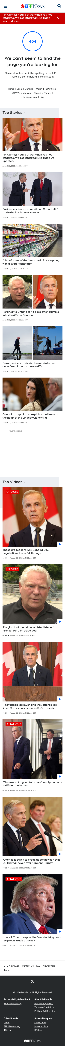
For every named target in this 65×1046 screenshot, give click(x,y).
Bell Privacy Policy (43, 1003)
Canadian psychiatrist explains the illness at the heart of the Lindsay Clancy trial (31, 416)
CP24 (6, 1022)
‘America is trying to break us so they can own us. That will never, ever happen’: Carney (31, 861)
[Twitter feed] (32, 981)
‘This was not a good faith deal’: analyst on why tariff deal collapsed (32, 784)
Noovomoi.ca (41, 1026)
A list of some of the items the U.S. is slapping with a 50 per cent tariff (31, 262)
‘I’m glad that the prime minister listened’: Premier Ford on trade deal (29, 629)
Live (42, 97)
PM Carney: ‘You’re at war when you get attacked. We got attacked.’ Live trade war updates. (29, 158)
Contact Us (28, 965)
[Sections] (6, 6)
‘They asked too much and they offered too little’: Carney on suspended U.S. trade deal (30, 706)
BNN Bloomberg (12, 1026)
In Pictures (50, 88)
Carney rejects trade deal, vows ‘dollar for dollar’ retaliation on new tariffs (29, 365)
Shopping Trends (42, 93)
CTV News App (12, 965)
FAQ (38, 965)
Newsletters (49, 965)
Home (11, 88)
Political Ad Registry (44, 1011)
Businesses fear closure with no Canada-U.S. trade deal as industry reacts (31, 211)
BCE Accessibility (12, 1003)
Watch (39, 88)
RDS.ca (38, 1030)
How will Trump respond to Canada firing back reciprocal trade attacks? (32, 939)
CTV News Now (29, 97)
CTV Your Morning (21, 93)
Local (19, 88)
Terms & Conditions (44, 1007)
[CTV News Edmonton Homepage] (32, 6)
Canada (29, 88)
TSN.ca (8, 1030)
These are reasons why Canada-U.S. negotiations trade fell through (26, 551)
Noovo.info (40, 1022)
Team (6, 970)
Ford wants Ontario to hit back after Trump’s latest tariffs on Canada (31, 313)
